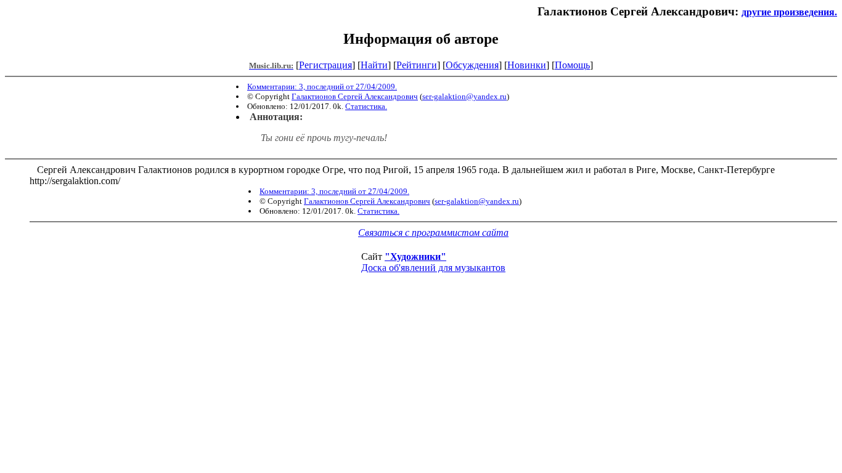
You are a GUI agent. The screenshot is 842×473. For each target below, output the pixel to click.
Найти (374, 65)
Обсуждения (472, 65)
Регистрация (325, 65)
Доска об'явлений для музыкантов (433, 267)
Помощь (572, 65)
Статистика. (366, 106)
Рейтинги (416, 65)
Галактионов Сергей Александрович (355, 96)
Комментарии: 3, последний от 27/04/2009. (322, 86)
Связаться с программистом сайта (433, 232)
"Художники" (415, 256)
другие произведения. (789, 12)
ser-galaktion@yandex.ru (464, 96)
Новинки (526, 65)
